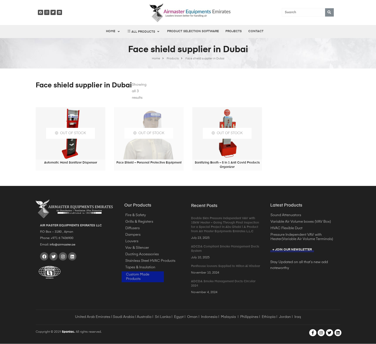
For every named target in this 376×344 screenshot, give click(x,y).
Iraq (297, 317)
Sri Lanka (163, 317)
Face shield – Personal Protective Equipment (148, 162)
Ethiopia (268, 317)
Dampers (133, 235)
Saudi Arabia (123, 317)
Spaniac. (68, 331)
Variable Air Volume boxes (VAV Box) (300, 222)
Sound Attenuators (285, 215)
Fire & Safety (135, 215)
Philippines (249, 317)
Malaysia (228, 317)
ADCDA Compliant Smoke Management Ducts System (225, 248)
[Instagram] (46, 12)
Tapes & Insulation (140, 267)
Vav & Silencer (137, 248)
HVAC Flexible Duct (286, 228)
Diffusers (132, 228)
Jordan (285, 317)
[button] (292, 250)
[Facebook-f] (312, 332)
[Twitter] (53, 12)
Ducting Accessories (142, 254)
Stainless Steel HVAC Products (150, 261)
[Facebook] (40, 12)
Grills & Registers (139, 222)
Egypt (179, 317)
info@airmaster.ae (62, 244)
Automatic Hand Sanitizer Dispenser (70, 162)
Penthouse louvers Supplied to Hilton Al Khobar (225, 266)
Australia (144, 317)
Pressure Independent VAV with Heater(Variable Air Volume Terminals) (301, 237)
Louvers (131, 241)
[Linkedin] (59, 12)
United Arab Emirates (92, 317)
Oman (192, 317)
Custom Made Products (137, 277)
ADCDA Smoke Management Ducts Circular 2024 (223, 283)
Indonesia (209, 317)
